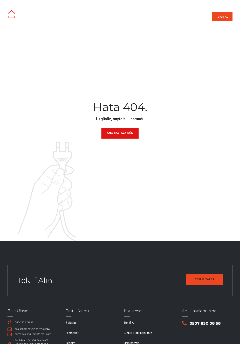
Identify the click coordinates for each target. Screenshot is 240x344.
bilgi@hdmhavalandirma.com (32, 329)
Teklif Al (129, 323)
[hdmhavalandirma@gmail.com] (10, 334)
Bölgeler (109, 16)
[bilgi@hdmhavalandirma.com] (10, 329)
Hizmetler (133, 16)
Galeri (155, 16)
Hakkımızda (178, 16)
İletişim (201, 16)
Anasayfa (86, 16)
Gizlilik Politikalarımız (138, 333)
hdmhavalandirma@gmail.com (33, 334)
